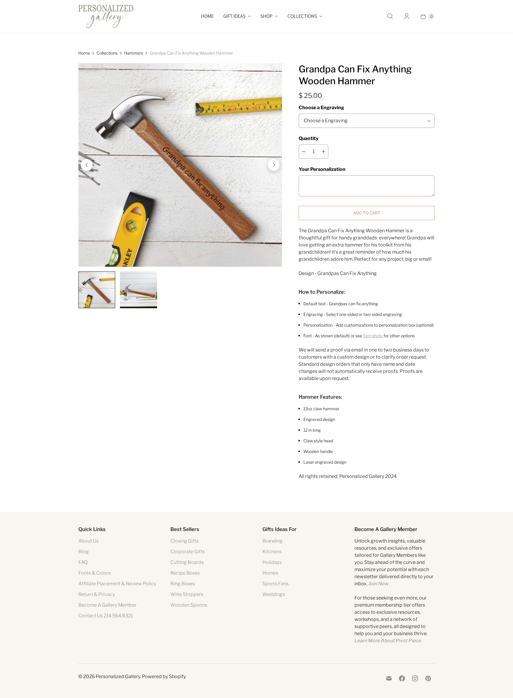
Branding (272, 541)
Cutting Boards (187, 562)
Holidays (272, 562)
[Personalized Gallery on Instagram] (415, 678)
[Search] (390, 16)
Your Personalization (322, 169)
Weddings (273, 594)
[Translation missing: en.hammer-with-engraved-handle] (138, 289)
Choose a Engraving (321, 107)
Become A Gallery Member (107, 605)
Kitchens (272, 551)
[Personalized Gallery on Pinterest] (428, 678)
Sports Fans (275, 583)
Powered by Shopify (164, 676)
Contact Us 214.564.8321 (105, 615)
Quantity (309, 138)
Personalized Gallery (118, 676)
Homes (270, 573)
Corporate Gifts (187, 551)
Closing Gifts (184, 541)
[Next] (274, 165)
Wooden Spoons (188, 605)
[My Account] (406, 16)
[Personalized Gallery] (105, 16)
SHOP (266, 16)
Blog (83, 551)
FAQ (83, 562)
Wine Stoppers (186, 594)
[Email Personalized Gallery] (388, 678)
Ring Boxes (182, 583)
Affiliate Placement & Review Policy (117, 583)
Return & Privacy (96, 594)
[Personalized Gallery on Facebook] (401, 678)
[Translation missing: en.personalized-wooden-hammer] (96, 289)
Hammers (133, 52)
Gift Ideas (234, 16)
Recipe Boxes (185, 573)
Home (207, 16)
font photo (373, 335)
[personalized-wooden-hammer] (180, 165)
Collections (302, 16)
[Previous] (87, 165)
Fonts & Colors (94, 573)
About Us (88, 541)
